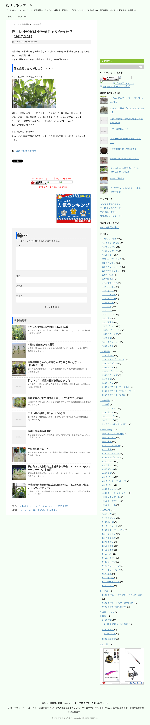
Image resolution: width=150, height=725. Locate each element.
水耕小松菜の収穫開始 (39, 431)
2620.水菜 (107, 379)
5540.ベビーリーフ (111, 566)
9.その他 (104, 644)
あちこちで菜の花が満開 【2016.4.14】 (48, 327)
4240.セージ (108, 461)
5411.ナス (106, 554)
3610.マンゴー (109, 416)
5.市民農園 (105, 510)
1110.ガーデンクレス (111, 259)
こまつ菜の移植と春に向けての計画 (46, 413)
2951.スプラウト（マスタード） (117, 391)
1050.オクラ (108, 255)
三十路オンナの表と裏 (110, 208)
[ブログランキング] (123, 83)
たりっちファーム (19, 5)
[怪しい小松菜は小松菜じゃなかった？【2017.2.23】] (51, 93)
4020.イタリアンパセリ (113, 433)
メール (19, 285)
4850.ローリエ (109, 505)
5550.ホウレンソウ (111, 570)
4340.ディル (108, 469)
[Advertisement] (46, 48)
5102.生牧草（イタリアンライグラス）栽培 (122, 595)
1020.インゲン (109, 247)
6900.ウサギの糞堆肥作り (114, 607)
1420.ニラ (107, 310)
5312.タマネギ (109, 538)
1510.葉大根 (108, 322)
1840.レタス (108, 346)
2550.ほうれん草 (110, 375)
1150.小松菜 (107, 275)
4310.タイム (108, 465)
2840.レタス (108, 383)
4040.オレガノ (109, 437)
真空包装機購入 (117, 178)
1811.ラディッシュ (111, 342)
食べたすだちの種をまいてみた (124, 158)
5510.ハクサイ (109, 558)
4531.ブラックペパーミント (115, 493)
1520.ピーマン (109, 326)
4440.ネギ (107, 473)
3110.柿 (105, 404)
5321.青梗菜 (108, 542)
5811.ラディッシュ (111, 581)
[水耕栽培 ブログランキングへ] (39, 183)
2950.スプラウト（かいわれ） (116, 387)
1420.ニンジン (109, 314)
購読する (107, 61)
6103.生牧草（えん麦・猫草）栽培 (118, 603)
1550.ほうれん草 (110, 334)
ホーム (10, 17)
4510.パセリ (108, 485)
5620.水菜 (107, 573)
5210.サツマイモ (110, 526)
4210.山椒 (107, 449)
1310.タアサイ (109, 294)
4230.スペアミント (111, 453)
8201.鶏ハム (110, 633)
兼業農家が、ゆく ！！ (111, 216)
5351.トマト (108, 546)
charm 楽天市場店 (109, 227)
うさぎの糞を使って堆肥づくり (124, 149)
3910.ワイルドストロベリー (115, 424)
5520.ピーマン (109, 562)
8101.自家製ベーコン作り (116, 624)
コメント (20, 245)
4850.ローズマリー (111, 501)
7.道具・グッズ (107, 612)
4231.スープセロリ (111, 457)
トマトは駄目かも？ (119, 129)
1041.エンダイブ (110, 251)
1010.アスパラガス (111, 243)
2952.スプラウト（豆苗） (114, 395)
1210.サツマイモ (110, 283)
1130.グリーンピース (112, 267)
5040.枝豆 (107, 514)
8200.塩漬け (108, 629)
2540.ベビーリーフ (111, 371)
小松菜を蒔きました (38, 449)
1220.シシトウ (109, 287)
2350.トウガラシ (110, 363)
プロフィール (22, 17)
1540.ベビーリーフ (111, 330)
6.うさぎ (104, 591)
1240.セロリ (108, 290)
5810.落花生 (108, 577)
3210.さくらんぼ (110, 408)
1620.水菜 (107, 338)
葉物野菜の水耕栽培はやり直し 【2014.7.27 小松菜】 (56, 398)
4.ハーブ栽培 (106, 429)
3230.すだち (108, 412)
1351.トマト (108, 302)
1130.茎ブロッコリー (112, 271)
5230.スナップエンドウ (113, 530)
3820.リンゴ (108, 420)
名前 (18, 276)
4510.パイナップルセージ (114, 481)
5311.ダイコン (108, 534)
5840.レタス (108, 585)
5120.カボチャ (109, 518)
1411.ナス (106, 306)
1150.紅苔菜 (107, 279)
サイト (19, 295)
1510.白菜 (107, 318)
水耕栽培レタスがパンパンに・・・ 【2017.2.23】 (44, 506)
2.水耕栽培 (105, 351)
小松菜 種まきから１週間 (41, 344)
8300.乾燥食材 (109, 639)
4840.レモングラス (111, 497)
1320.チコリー (109, 298)
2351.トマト (108, 367)
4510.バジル (108, 477)
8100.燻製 (107, 620)
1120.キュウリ (108, 263)
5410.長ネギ (108, 550)
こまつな (32, 151)
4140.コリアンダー (111, 445)
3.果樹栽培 (105, 400)
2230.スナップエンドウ (113, 359)
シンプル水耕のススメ (110, 204)
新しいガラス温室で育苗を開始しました (49, 380)
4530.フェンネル (110, 489)
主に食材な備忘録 (108, 212)
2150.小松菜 (21, 151)
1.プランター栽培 (108, 239)
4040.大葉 (107, 441)
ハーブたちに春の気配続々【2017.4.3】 (39, 510)
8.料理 (103, 616)
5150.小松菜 (108, 522)
